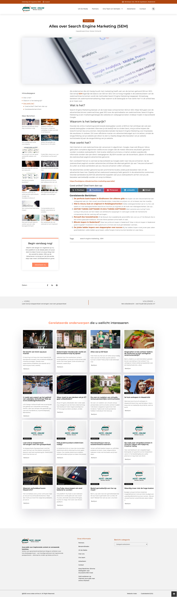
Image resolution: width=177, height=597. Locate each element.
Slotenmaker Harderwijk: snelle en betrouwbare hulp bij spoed (71, 352)
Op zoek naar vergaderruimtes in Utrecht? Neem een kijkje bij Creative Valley (138, 444)
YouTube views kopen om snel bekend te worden (69, 489)
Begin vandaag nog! (40, 243)
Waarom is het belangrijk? (32, 101)
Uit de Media (82, 550)
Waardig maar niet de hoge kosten (139, 488)
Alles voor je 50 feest (99, 352)
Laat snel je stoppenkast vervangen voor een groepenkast (37, 443)
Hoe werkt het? (28, 103)
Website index (132, 593)
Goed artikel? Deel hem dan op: (36, 106)
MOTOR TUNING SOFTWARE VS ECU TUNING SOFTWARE (100, 209)
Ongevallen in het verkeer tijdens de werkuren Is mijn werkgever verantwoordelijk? (138, 353)
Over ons (81, 554)
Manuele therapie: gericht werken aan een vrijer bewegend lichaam (30, 224)
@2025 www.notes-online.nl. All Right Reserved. (38, 593)
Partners (95, 9)
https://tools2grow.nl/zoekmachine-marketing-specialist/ (92, 181)
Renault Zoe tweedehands (86, 217)
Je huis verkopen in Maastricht (137, 397)
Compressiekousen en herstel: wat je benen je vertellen (48, 210)
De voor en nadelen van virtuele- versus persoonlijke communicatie (105, 398)
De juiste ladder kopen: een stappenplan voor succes (98, 227)
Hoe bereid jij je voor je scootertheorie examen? (101, 443)
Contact (143, 9)
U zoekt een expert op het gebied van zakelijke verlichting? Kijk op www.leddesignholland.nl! (37, 399)
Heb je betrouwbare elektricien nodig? (70, 443)
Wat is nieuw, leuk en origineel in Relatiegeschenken (98, 204)
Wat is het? (27, 98)
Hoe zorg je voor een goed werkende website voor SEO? (30, 156)
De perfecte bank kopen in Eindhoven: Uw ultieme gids (99, 198)
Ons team (81, 557)
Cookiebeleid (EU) (147, 593)
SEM (80, 94)
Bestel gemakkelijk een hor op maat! (103, 489)
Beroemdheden (83, 546)
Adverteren (131, 9)
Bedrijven (88, 21)
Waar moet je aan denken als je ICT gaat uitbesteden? (71, 398)
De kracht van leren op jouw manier (35, 352)
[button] (153, 9)
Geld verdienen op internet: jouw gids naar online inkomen (86, 578)
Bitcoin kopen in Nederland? (87, 222)
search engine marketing (89, 238)
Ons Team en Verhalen (111, 9)
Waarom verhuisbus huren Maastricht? (34, 489)
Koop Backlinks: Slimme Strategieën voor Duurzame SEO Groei (86, 570)
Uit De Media (83, 9)
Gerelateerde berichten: (33, 109)
